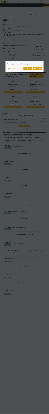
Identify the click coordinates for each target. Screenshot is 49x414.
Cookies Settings (11, 68)
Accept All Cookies (37, 68)
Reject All (28, 68)
